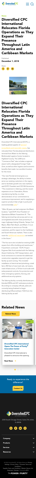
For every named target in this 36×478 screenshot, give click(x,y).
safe (15, 204)
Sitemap (16, 470)
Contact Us (18, 388)
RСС (27, 470)
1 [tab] (15, 369)
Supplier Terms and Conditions (12, 468)
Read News (8, 361)
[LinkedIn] (20, 428)
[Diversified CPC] (10, 3)
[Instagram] (25, 428)
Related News (10, 313)
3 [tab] (21, 369)
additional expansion (16, 235)
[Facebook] (15, 428)
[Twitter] (10, 428)
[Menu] (27, 4)
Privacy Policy (14, 464)
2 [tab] (18, 369)
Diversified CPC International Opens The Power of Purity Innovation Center (16, 346)
